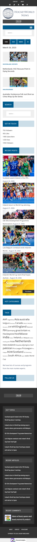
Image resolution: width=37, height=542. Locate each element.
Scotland (18, 352)
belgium (6, 323)
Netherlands (23, 341)
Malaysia (26, 338)
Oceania (18, 345)
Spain (22, 356)
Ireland (17, 337)
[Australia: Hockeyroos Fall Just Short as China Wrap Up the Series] (18, 85)
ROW (10, 351)
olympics (26, 345)
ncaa (12, 341)
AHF (5, 319)
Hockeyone (8, 333)
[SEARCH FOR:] (18, 33)
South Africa (14, 355)
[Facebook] (27, 4)
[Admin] (8, 519)
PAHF (32, 345)
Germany (11, 330)
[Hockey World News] (18, 13)
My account (25, 529)
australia (25, 319)
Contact (15, 1)
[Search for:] (18, 113)
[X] (19, 4)
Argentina (10, 320)
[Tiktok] (14, 4)
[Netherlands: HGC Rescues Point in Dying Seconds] (18, 60)
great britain (22, 330)
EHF (10, 327)
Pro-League (17, 348)
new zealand (9, 344)
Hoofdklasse (7, 64)
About (22, 1)
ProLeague (27, 348)
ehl (14, 326)
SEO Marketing (27, 352)
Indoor (11, 338)
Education (5, 327)
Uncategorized (8, 89)
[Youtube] (23, 4)
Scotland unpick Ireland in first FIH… (16, 178)
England (21, 326)
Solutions (5, 356)
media (31, 338)
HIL (29, 331)
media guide (6, 341)
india (6, 337)
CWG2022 (29, 323)
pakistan (7, 348)
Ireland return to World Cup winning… (17, 205)
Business (12, 323)
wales (27, 356)
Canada (19, 322)
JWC (22, 338)
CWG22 (25, 323)
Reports (15, 64)
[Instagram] (10, 4)
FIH (5, 330)
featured (30, 327)
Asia (16, 319)
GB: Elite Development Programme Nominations (18, 433)
